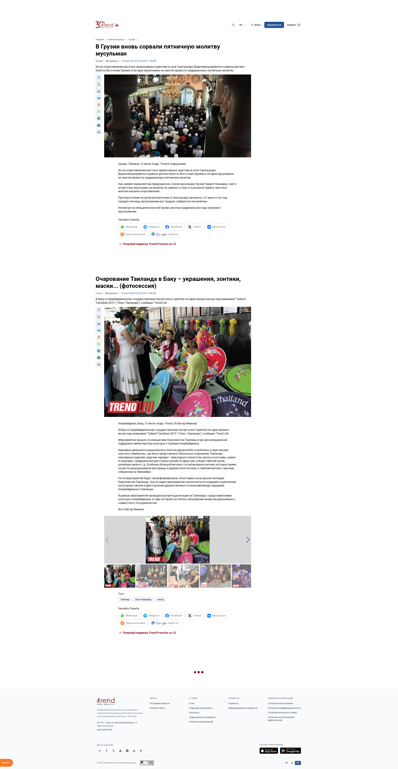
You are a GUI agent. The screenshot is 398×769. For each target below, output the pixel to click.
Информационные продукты (243, 708)
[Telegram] (127, 750)
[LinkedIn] (134, 750)
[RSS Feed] (141, 750)
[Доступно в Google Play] (290, 751)
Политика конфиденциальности (284, 708)
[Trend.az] (107, 24)
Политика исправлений (201, 721)
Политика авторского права (282, 712)
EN (286, 763)
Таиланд (124, 599)
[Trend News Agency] (105, 701)
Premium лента (157, 708)
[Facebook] (106, 750)
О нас (192, 703)
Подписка (233, 703)
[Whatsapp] (100, 750)
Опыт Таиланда (143, 599)
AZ (292, 763)
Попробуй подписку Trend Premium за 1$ (149, 244)
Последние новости (160, 703)
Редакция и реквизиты (200, 708)
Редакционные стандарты (202, 717)
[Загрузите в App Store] (268, 751)
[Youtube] (120, 750)
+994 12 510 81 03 (105, 726)
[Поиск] (233, 25)
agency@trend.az (104, 729)
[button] (99, 78)
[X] (113, 750)
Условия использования (280, 703)
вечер (160, 599)
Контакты (194, 712)
